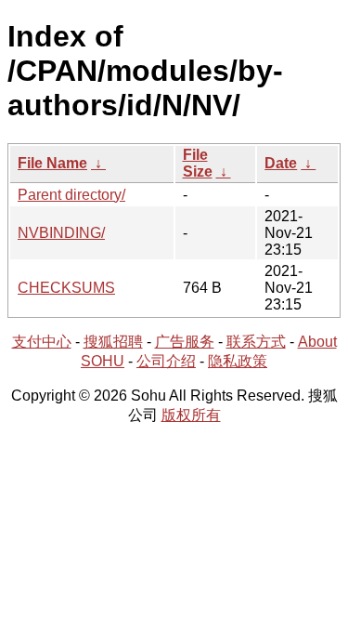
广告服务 (184, 342)
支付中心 (41, 342)
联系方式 (256, 342)
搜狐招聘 (113, 342)
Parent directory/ (71, 195)
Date (280, 163)
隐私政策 (237, 361)
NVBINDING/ (61, 233)
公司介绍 (166, 361)
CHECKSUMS (66, 288)
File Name (52, 163)
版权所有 (191, 415)
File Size (198, 163)
